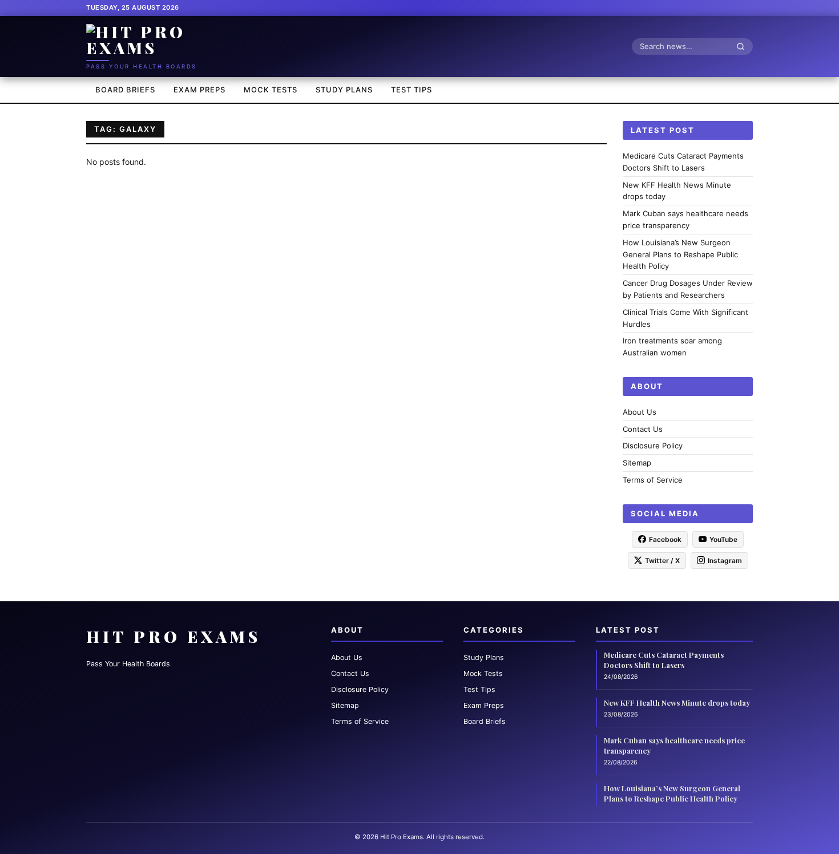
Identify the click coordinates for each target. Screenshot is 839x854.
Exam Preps (199, 89)
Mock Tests (270, 89)
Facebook (665, 539)
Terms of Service (653, 479)
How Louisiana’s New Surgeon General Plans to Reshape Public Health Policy (680, 253)
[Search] (744, 46)
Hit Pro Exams (173, 636)
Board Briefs (125, 89)
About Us (639, 411)
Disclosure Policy (653, 445)
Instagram (725, 560)
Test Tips (411, 89)
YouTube (723, 539)
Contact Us (643, 428)
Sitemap (637, 462)
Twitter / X (662, 560)
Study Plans (344, 89)
